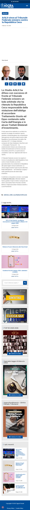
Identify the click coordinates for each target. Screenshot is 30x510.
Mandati (5, 13)
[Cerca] (25, 283)
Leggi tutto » (15, 227)
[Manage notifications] (3, 507)
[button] (6, 83)
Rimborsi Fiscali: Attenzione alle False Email (15, 247)
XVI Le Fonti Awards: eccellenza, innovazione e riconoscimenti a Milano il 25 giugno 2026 (15, 222)
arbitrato (6, 195)
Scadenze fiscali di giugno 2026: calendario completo (15, 271)
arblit (10, 195)
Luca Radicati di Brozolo (20, 195)
